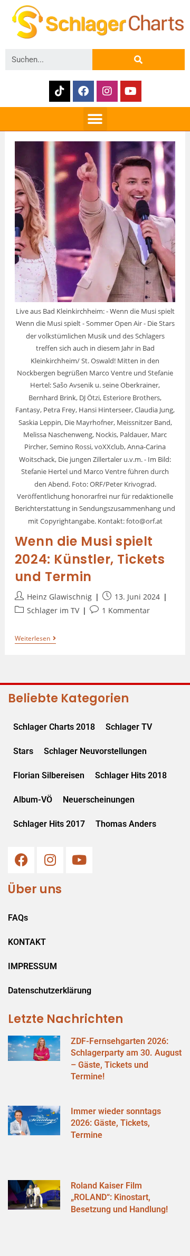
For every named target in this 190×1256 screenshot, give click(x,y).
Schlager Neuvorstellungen (95, 751)
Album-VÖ (32, 800)
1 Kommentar (126, 610)
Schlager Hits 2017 (49, 824)
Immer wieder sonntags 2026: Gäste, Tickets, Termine (116, 1123)
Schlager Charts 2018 (54, 727)
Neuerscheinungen (99, 800)
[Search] (138, 59)
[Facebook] (83, 91)
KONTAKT (27, 942)
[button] (95, 119)
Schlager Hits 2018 (131, 775)
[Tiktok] (59, 91)
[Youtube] (130, 91)
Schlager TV (129, 727)
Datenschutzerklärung (49, 991)
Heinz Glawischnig (59, 597)
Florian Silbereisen (48, 775)
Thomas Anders (126, 824)
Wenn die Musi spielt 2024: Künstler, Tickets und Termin (90, 559)
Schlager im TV (53, 610)
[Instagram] (107, 91)
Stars (23, 751)
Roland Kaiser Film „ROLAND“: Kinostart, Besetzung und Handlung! (119, 1197)
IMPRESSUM (32, 966)
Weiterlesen (35, 639)
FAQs (18, 918)
